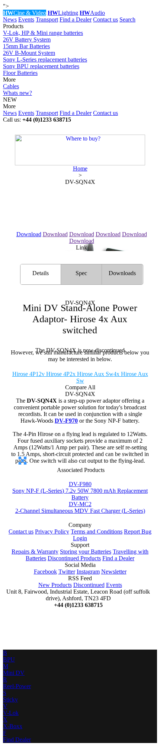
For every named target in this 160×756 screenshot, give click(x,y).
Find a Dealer (76, 19)
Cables (11, 86)
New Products (55, 585)
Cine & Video (24, 13)
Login (80, 538)
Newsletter (114, 571)
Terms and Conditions (96, 531)
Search (127, 19)
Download (28, 234)
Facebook (45, 571)
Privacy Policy (52, 531)
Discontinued (89, 585)
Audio (92, 13)
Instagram (88, 571)
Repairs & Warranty (35, 551)
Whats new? (17, 93)
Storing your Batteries (85, 551)
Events (26, 19)
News (10, 19)
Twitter (66, 571)
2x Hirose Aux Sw (91, 374)
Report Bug (137, 531)
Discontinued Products (74, 558)
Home (80, 168)
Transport (47, 19)
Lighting (63, 13)
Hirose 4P (24, 374)
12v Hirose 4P (53, 374)
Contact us (105, 19)
